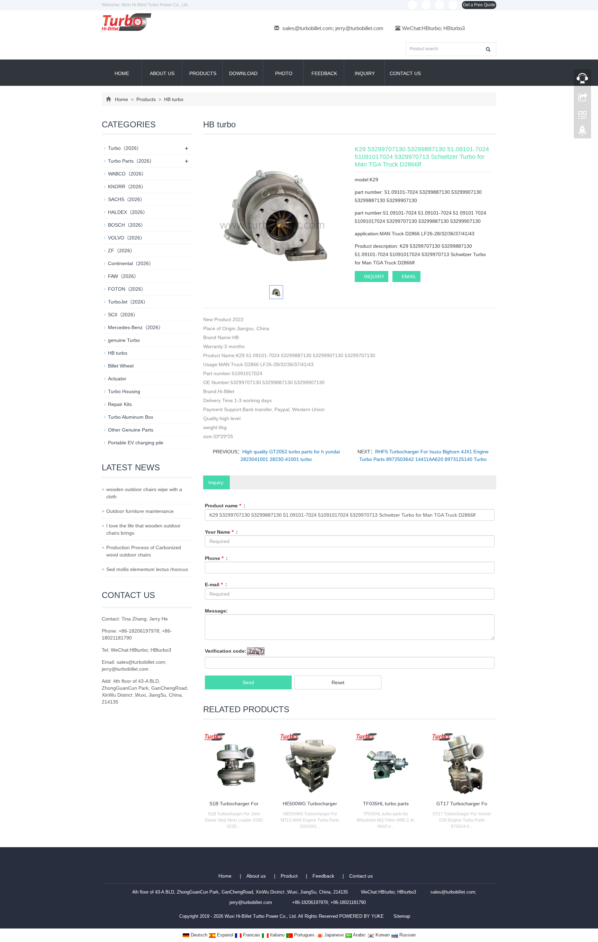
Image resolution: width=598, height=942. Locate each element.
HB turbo (173, 99)
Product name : (225, 505)
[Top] (582, 132)
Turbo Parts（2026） (131, 161)
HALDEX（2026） (128, 212)
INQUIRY (373, 276)
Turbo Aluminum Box (130, 417)
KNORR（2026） (127, 186)
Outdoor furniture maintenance (140, 511)
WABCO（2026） (127, 173)
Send (248, 682)
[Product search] (488, 49)
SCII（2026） (123, 314)
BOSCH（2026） (127, 225)
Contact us (405, 73)
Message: (216, 611)
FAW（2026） (123, 276)
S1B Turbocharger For (234, 803)
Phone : (216, 558)
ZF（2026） (121, 250)
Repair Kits (120, 404)
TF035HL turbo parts (386, 803)
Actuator (117, 378)
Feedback (324, 73)
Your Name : (221, 532)
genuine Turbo (124, 340)
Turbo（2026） (125, 148)
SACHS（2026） (126, 199)
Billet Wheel (121, 366)
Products (202, 73)
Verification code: (225, 651)
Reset (338, 682)
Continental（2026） (131, 263)
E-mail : (216, 584)
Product (290, 876)
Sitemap (401, 916)
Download (243, 73)
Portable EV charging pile (135, 442)
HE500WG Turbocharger (310, 803)
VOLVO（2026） (126, 238)
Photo (283, 73)
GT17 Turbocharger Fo (461, 803)
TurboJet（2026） (128, 302)
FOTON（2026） (127, 289)
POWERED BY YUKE (362, 916)
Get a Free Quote (479, 4)
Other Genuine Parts (130, 430)
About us (162, 73)
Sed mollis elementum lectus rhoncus (147, 569)
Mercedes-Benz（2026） (135, 327)
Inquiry (365, 73)
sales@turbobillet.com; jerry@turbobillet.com (332, 28)
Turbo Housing (124, 391)
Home (122, 73)
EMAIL (408, 276)
